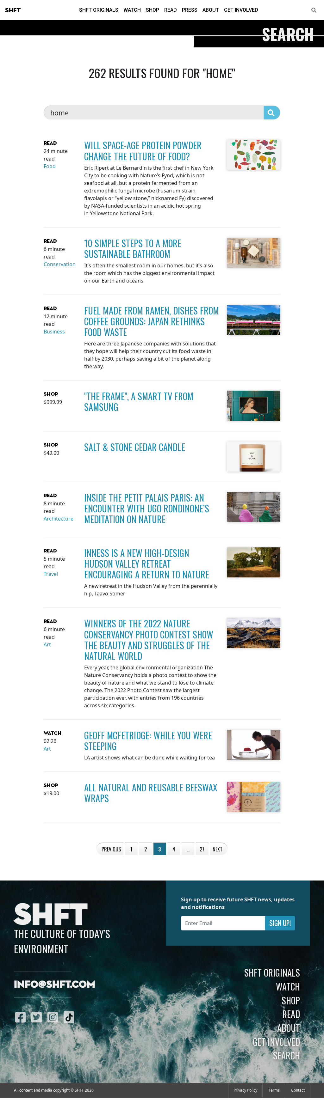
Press (189, 10)
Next (217, 849)
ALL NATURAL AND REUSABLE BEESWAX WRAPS (150, 793)
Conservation (60, 264)
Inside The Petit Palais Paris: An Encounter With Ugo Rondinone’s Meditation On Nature (146, 508)
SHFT (13, 10)
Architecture (58, 518)
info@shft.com (54, 985)
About (210, 10)
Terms (274, 1090)
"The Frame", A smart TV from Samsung (138, 401)
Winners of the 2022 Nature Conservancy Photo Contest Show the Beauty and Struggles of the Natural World (148, 639)
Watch (132, 10)
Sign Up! (280, 923)
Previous (111, 849)
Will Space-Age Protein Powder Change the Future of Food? (143, 150)
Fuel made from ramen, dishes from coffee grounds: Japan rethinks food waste (151, 321)
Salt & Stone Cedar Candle (134, 447)
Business (54, 331)
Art (47, 644)
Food (50, 166)
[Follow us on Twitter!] (38, 1017)
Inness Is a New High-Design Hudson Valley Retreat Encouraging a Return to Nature (146, 563)
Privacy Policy (245, 1090)
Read (170, 10)
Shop (152, 10)
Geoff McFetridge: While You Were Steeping (148, 740)
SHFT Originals (98, 10)
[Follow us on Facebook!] (22, 1017)
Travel (51, 573)
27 (202, 849)
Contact (298, 1090)
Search (286, 1055)
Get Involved (241, 10)
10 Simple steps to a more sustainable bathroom (132, 248)
